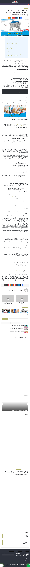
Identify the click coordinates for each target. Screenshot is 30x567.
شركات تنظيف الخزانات (25, 543)
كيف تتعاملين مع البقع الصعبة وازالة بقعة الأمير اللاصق (18, 325)
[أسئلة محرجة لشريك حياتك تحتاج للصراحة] (26, 335)
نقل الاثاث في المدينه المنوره (9, 48)
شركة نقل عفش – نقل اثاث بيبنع (9, 42)
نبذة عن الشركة (6, 565)
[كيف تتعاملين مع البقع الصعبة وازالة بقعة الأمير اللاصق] (26, 326)
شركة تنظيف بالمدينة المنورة (15, 92)
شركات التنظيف (26, 535)
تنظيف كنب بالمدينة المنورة (14, 124)
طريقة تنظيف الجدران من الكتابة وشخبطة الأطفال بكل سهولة (17, 331)
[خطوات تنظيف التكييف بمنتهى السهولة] (26, 364)
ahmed (23, 288)
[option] (15, 404)
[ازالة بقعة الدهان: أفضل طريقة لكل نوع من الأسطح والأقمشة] (26, 329)
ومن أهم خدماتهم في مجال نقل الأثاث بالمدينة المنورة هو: (12, 55)
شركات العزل (26, 542)
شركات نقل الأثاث (11, 196)
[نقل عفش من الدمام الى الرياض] (15, 311)
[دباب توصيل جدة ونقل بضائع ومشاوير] (24, 311)
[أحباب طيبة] (15, 2)
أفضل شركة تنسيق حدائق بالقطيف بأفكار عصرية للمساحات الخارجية (18, 410)
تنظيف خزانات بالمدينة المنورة (21, 125)
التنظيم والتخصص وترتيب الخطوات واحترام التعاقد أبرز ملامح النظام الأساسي (13, 54)
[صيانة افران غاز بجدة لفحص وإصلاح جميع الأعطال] (12, 498)
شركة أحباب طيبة (25, 60)
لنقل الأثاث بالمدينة (18, 270)
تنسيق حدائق (26, 537)
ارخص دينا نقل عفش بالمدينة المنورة (9, 50)
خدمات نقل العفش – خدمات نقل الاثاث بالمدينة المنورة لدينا (12, 43)
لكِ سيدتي (27, 536)
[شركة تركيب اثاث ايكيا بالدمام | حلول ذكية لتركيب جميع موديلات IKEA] (6, 311)
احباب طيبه (19, 276)
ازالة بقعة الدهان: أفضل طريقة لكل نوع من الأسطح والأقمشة (17, 328)
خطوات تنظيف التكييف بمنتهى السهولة (19, 337)
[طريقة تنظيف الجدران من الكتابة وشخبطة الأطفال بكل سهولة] (26, 332)
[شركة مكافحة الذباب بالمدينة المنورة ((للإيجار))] (25, 501)
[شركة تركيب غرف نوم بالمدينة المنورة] (12, 443)
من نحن (3, 565)
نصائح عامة (9, 565)
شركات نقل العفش (26, 8)
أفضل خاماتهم (8, 51)
